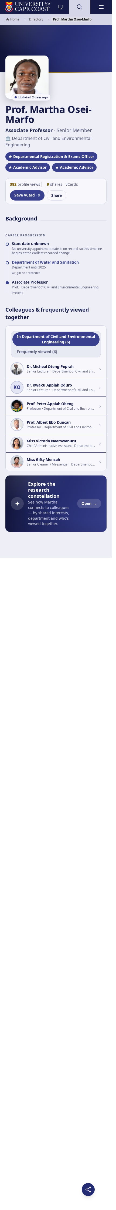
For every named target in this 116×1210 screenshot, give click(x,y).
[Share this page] (88, 1189)
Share (56, 195)
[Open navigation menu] (101, 7)
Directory (36, 19)
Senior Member (74, 130)
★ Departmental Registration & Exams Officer (51, 156)
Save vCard (27, 195)
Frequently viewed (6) (37, 351)
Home (12, 19)
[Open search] (79, 7)
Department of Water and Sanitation (45, 262)
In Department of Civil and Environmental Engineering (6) (56, 339)
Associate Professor (29, 130)
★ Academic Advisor (28, 167)
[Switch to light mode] (61, 7)
